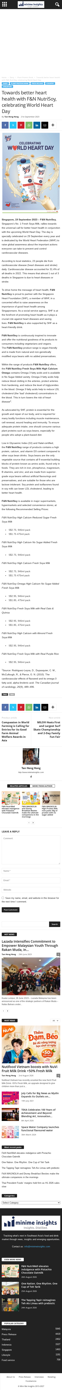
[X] (13, 125)
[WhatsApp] (28, 125)
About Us (11, 1377)
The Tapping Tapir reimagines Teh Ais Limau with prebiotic (31, 1168)
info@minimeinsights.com (37, 1246)
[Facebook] (5, 125)
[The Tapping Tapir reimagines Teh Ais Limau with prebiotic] (10, 1304)
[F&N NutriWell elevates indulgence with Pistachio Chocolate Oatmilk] (11, 798)
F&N (12, 694)
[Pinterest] (21, 125)
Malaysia (6, 1329)
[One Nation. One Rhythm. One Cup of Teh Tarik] (10, 1288)
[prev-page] (29, 822)
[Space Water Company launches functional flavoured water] (10, 1131)
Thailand (6, 1339)
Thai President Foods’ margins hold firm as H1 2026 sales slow (31, 1185)
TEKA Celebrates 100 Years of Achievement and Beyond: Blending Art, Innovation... (38, 1113)
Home (4, 77)
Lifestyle (6, 1355)
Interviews (39, 1377)
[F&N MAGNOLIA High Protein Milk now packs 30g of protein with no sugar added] (51, 798)
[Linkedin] (36, 125)
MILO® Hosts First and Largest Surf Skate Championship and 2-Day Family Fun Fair (46, 729)
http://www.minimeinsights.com (31, 772)
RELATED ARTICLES (18, 786)
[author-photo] (31, 756)
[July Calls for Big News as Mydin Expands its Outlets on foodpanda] (10, 1098)
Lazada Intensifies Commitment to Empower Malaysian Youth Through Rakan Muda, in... (30, 945)
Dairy (12, 77)
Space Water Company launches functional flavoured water (40, 1128)
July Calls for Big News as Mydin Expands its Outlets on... (40, 1095)
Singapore (7, 86)
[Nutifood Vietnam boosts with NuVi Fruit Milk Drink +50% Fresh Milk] (31, 1044)
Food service (8, 1360)
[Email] (44, 125)
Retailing (51, 1377)
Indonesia (6, 1344)
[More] (52, 125)
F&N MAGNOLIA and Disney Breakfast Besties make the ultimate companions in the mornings (30, 811)
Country (50, 83)
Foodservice (31, 1381)
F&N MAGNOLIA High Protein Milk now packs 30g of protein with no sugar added (50, 810)
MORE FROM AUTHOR (42, 786)
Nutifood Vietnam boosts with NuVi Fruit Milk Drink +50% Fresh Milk (29, 1069)
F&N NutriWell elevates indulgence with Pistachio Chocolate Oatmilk (10, 809)
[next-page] (33, 822)
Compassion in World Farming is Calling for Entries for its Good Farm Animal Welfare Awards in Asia (15, 731)
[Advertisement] (31, 42)
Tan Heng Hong (11, 116)
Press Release (37, 83)
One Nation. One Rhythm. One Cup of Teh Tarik (25, 1162)
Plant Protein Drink (25, 77)
